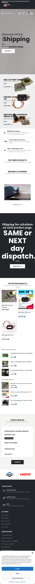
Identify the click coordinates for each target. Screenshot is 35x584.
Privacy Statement (21, 582)
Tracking (5, 527)
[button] (32, 553)
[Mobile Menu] (3, 13)
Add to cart (30, 292)
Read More (8, 454)
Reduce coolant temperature (11, 81)
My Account (6, 521)
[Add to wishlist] (16, 304)
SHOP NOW (7, 87)
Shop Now (7, 51)
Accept (17, 569)
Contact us (6, 518)
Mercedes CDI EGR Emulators (24, 311)
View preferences (17, 578)
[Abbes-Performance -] (8, 13)
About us (5, 515)
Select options (13, 292)
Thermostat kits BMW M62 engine (9, 304)
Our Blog (17, 462)
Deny (17, 573)
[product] (9, 296)
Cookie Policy (12, 582)
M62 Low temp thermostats (16, 80)
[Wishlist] (23, 13)
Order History (7, 524)
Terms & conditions (8, 544)
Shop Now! (5, 2)
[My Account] (19, 13)
